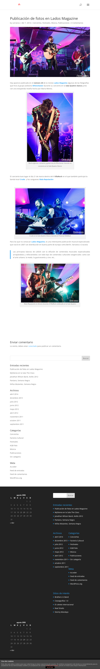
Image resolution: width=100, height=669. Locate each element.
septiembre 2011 (17, 424)
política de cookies (52, 665)
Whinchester (37, 86)
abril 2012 (14, 413)
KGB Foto (13, 445)
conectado (32, 346)
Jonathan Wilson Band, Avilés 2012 (24, 377)
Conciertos (37, 23)
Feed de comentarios (18, 474)
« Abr (12, 523)
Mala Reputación (46, 179)
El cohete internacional (64, 604)
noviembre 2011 (16, 417)
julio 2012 (14, 402)
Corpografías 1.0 (61, 601)
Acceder (13, 467)
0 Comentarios (77, 23)
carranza (16, 23)
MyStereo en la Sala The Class (22, 373)
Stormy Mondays (61, 612)
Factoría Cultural (17, 438)
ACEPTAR (50, 667)
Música (54, 23)
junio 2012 (14, 405)
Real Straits (59, 608)
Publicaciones (63, 23)
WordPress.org (16, 478)
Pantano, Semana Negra (20, 380)
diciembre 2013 (16, 398)
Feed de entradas (17, 470)
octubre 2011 (15, 420)
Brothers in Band (62, 597)
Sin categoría (15, 457)
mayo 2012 (14, 409)
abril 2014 (14, 394)
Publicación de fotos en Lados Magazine (26, 369)
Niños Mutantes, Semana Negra (23, 384)
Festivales (46, 23)
